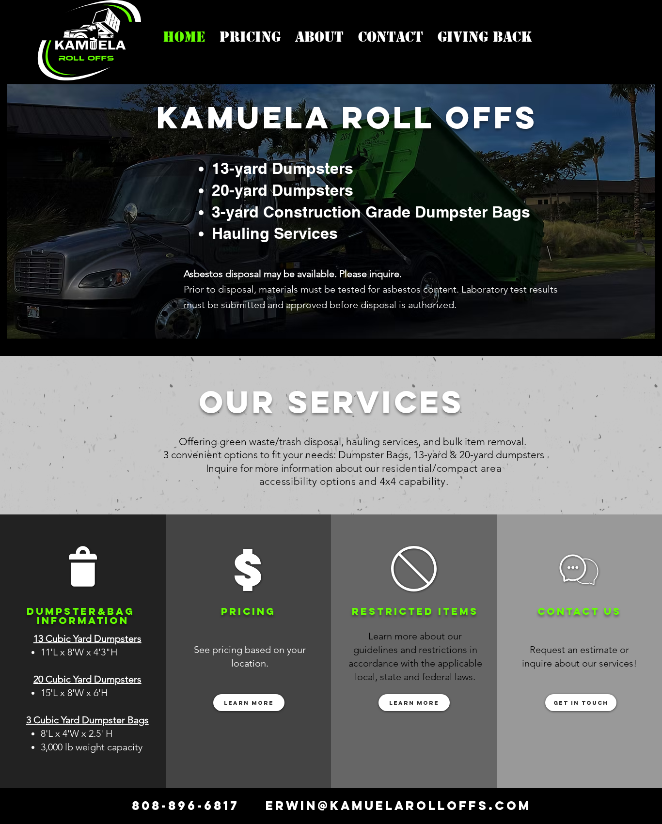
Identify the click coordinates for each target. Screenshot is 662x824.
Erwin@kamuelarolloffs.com (398, 805)
